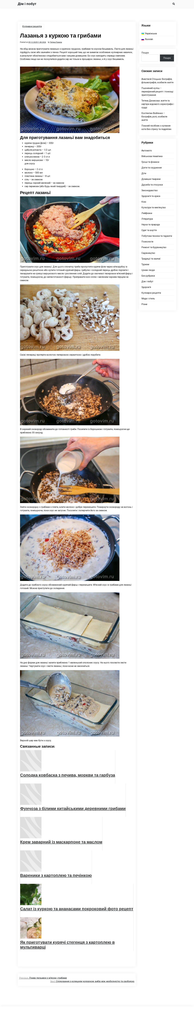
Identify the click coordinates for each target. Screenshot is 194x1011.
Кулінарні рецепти (32, 26)
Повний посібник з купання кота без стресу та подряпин (156, 127)
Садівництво (148, 253)
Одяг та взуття (149, 230)
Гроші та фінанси (150, 162)
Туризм (145, 264)
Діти (143, 173)
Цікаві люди (148, 270)
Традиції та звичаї (150, 258)
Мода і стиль (148, 298)
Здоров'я (146, 287)
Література (147, 219)
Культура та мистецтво (153, 207)
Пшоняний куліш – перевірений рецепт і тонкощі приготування (157, 91)
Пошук (145, 52)
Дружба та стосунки (152, 184)
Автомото (146, 150)
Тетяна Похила (56, 42)
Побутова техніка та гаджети (156, 236)
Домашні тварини (150, 179)
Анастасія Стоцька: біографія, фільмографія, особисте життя (157, 81)
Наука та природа (150, 224)
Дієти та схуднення (151, 167)
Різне (144, 304)
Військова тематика (151, 156)
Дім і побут (27, 4)
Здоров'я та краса (150, 196)
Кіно (143, 201)
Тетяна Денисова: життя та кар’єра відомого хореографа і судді (157, 104)
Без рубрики (148, 275)
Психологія (147, 241)
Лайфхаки (146, 213)
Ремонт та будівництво (153, 247)
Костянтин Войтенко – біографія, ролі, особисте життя (154, 116)
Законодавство (149, 190)
